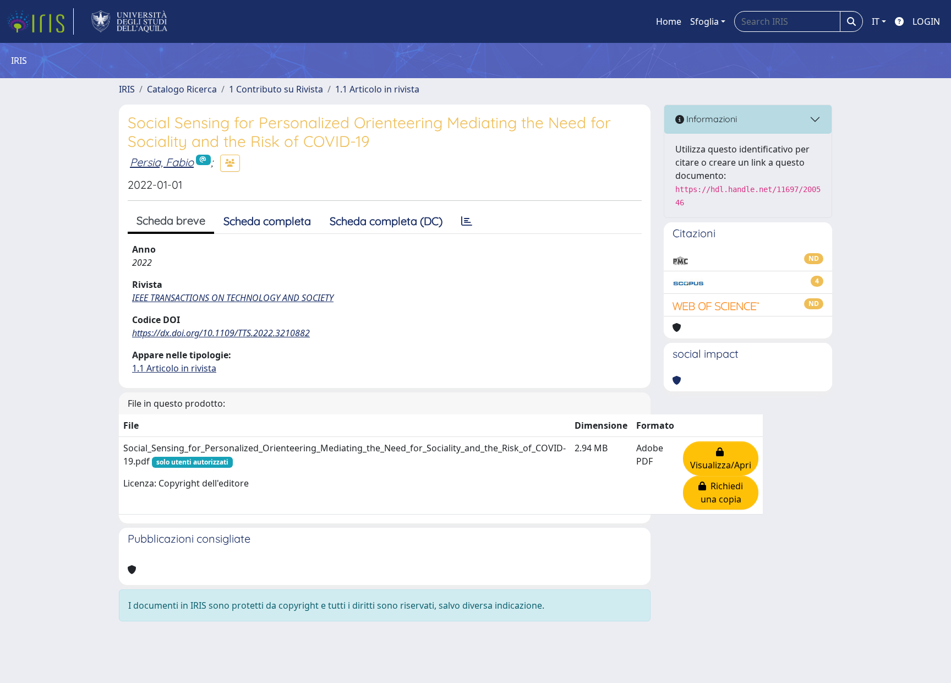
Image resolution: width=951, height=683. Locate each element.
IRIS (127, 89)
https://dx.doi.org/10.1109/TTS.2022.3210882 (221, 333)
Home (668, 21)
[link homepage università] (130, 21)
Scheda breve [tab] (170, 220)
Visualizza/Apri (720, 458)
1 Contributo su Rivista (276, 89)
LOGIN (926, 21)
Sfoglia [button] (704, 21)
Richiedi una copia (722, 492)
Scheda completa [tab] (267, 221)
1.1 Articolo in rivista (377, 89)
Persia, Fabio (162, 162)
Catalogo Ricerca (182, 89)
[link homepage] (40, 21)
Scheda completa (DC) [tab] (386, 221)
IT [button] (875, 21)
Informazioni (710, 118)
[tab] (467, 221)
